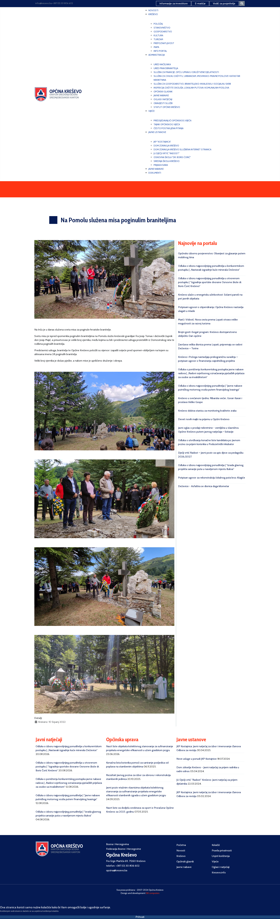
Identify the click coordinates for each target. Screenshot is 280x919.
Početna (181, 845)
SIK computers (152, 893)
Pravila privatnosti (222, 850)
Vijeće (215, 861)
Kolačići (216, 845)
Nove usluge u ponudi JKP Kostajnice (196, 758)
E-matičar (200, 3)
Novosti (180, 850)
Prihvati (140, 917)
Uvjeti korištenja (221, 856)
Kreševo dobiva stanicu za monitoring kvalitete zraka (207, 410)
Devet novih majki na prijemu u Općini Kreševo (203, 419)
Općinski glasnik (185, 861)
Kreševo (181, 856)
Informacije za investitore (173, 3)
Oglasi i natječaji (220, 867)
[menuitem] (153, 10)
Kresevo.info (219, 872)
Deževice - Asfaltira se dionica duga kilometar (203, 486)
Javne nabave (184, 867)
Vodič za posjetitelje (224, 3)
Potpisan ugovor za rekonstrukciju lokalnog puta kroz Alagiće (211, 477)
